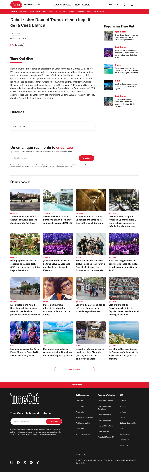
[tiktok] (37, 462)
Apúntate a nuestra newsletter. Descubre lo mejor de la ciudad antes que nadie (41, 152)
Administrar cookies (83, 434)
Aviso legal (80, 412)
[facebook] (18, 462)
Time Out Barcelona (105, 401)
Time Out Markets (82, 5)
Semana (123, 406)
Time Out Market (99, 12)
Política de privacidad (84, 418)
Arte (44, 12)
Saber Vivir (124, 446)
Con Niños (80, 12)
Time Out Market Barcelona (104, 408)
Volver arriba (77, 385)
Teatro (50, 12)
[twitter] (24, 462)
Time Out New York (105, 426)
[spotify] (31, 462)
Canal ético (80, 429)
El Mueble (123, 412)
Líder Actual (124, 440)
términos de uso (51, 165)
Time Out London (104, 420)
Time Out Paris (103, 432)
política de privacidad (67, 165)
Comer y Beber (35, 12)
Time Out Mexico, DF (106, 437)
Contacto (79, 401)
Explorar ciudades (62, 5)
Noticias (14, 12)
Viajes (89, 12)
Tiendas (71, 12)
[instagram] (11, 462)
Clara (122, 429)
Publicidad (80, 406)
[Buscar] (124, 4)
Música (58, 12)
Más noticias (74, 370)
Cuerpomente (125, 434)
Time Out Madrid (104, 415)
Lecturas (123, 401)
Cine (64, 12)
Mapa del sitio (80, 455)
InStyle (122, 418)
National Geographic (127, 423)
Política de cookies (83, 423)
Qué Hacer (23, 12)
